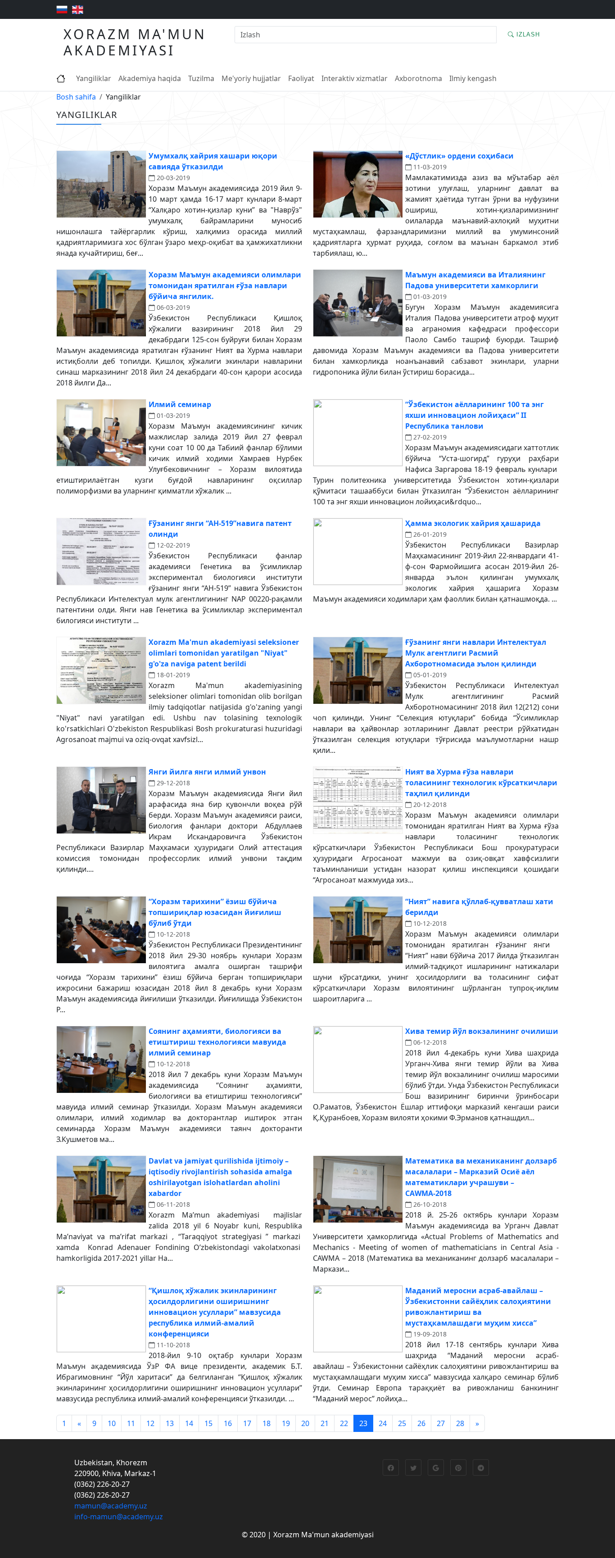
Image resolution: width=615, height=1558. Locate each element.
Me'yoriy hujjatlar (251, 78)
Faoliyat (301, 78)
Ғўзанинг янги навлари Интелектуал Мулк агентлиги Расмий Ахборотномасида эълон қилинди (475, 653)
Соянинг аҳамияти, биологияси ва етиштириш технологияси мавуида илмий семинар (217, 1042)
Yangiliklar (93, 78)
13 (170, 1423)
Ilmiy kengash (473, 78)
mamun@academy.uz (110, 1506)
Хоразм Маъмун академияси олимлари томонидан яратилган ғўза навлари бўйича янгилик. (225, 285)
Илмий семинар (180, 404)
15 (208, 1423)
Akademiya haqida (149, 78)
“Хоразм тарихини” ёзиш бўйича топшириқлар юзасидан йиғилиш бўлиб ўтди (215, 912)
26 (421, 1423)
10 (112, 1423)
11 (131, 1423)
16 (228, 1423)
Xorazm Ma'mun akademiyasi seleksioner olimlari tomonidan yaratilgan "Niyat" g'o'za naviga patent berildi (224, 653)
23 (363, 1423)
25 (402, 1423)
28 (460, 1423)
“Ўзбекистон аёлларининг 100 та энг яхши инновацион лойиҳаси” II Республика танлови (474, 415)
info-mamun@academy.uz (118, 1517)
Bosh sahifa (76, 97)
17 (247, 1423)
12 (150, 1423)
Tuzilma (201, 78)
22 (344, 1423)
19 (286, 1423)
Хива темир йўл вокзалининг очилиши (481, 1031)
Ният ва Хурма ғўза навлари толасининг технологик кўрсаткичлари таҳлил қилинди (481, 782)
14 (189, 1423)
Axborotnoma (418, 78)
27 (441, 1423)
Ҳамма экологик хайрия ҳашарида (473, 523)
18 (266, 1423)
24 (383, 1423)
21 (325, 1423)
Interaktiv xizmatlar (354, 78)
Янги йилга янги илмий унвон (207, 772)
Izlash (527, 34)
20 (305, 1423)
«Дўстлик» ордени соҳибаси (459, 156)
